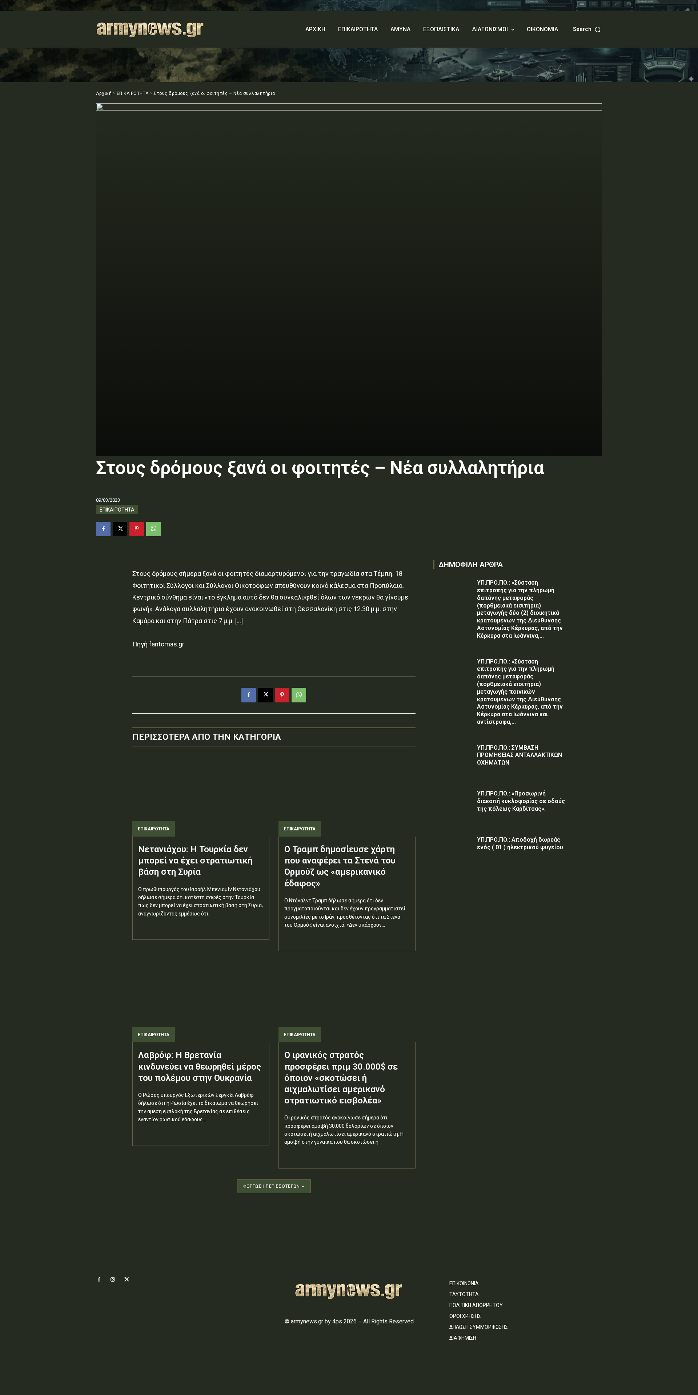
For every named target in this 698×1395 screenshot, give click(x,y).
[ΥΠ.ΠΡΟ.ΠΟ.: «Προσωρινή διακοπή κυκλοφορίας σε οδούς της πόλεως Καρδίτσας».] (453, 804)
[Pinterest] (136, 529)
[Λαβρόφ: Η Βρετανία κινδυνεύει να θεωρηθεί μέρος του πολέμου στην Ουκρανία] (200, 1001)
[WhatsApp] (153, 529)
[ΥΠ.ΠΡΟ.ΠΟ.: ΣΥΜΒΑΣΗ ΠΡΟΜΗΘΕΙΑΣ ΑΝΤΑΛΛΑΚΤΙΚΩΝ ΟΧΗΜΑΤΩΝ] (453, 758)
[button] (587, 29)
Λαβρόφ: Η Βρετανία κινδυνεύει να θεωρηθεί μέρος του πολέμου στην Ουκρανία (199, 1066)
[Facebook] (103, 529)
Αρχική (104, 93)
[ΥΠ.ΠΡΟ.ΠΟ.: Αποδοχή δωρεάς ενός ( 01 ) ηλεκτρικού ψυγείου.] (453, 850)
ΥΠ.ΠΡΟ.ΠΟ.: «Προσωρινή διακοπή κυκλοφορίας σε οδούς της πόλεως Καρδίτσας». (521, 801)
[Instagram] (113, 1280)
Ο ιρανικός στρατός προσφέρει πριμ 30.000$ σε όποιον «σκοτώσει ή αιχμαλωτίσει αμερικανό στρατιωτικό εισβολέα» (341, 1078)
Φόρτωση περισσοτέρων (271, 1186)
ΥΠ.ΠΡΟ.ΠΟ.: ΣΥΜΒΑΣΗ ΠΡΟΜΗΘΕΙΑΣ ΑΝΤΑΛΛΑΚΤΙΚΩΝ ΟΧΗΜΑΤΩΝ (519, 755)
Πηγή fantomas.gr (158, 644)
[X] (120, 529)
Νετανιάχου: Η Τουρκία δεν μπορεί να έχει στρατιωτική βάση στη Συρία (195, 860)
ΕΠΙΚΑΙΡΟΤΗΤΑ (133, 93)
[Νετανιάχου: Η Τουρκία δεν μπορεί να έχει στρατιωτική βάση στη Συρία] (200, 795)
